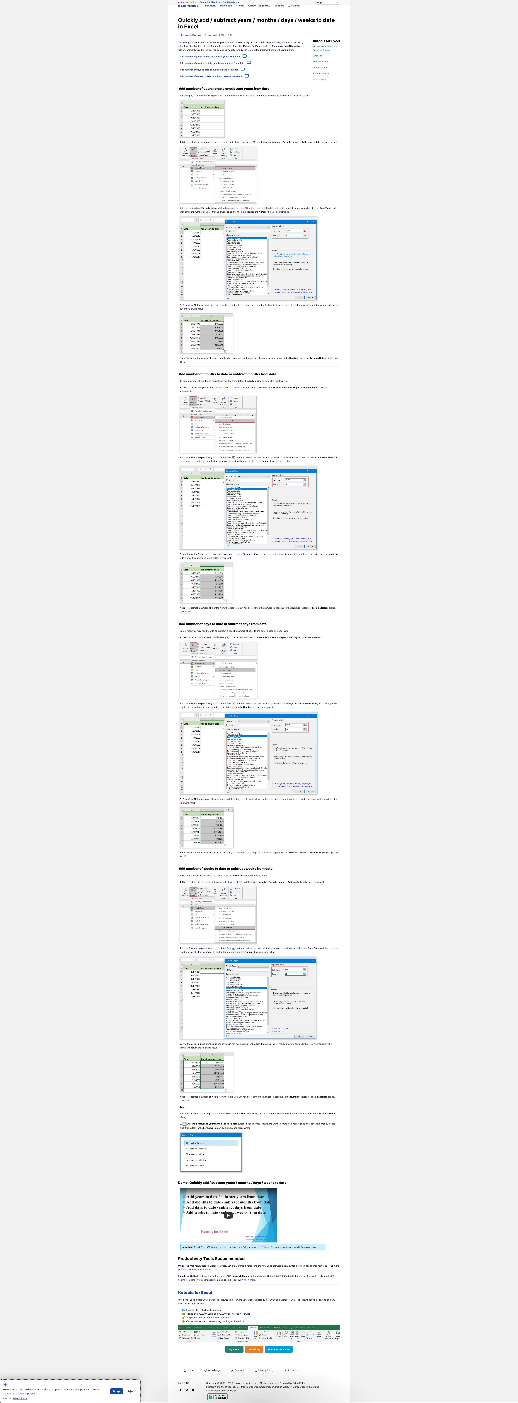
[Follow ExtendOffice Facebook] (180, 1389)
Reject (131, 1391)
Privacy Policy (266, 1370)
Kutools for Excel (195, 1292)
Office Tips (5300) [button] (259, 5)
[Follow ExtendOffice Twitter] (186, 1389)
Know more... (204, 1269)
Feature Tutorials (321, 73)
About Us (293, 1370)
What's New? (319, 79)
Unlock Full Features (278, 1349)
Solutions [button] (210, 5)
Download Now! (309, 1247)
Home (190, 1370)
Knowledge (214, 1370)
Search (295, 5)
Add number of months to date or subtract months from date (212, 63)
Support (279, 5)
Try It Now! (234, 1349)
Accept (117, 1391)
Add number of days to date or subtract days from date (209, 69)
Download (226, 5)
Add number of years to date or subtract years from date (210, 56)
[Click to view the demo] (243, 56)
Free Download (320, 61)
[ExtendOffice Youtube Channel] (192, 1389)
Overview (318, 55)
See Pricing (254, 1349)
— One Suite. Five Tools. (208, 2)
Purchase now (320, 67)
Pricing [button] (240, 5)
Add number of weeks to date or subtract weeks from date (211, 76)
